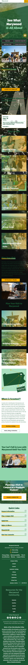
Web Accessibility (15, 555)
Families (14, 603)
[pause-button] (25, 35)
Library (14, 572)
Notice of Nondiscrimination (14, 662)
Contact (14, 563)
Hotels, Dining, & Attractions (10, 430)
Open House (7, 40)
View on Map (15, 550)
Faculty (14, 608)
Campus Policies (20, 557)
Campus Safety (14, 561)
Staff (14, 611)
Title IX (23, 555)
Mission (13, 557)
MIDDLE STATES (14, 583)
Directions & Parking (10, 426)
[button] (22, 583)
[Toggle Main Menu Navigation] (26, 1)
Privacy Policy (5, 555)
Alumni (14, 606)
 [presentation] (12, 121)
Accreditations (6, 557)
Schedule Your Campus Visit (20, 40)
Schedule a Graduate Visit (12, 497)
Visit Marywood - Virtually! (11, 280)
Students (14, 600)
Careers (14, 566)
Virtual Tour (14, 580)
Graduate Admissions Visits (20, 44)
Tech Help (14, 574)
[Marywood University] (5, 1)
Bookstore (14, 577)
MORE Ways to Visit (7, 44)
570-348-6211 (15, 552)
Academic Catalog (14, 569)
